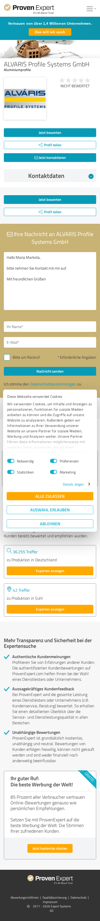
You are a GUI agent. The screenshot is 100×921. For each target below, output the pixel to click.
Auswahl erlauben (50, 510)
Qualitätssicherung (55, 897)
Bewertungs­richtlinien (25, 897)
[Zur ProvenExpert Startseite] (29, 10)
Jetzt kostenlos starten (50, 848)
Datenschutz (78, 897)
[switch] (53, 461)
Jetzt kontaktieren (52, 157)
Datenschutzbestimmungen (53, 384)
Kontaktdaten (46, 175)
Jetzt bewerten (50, 132)
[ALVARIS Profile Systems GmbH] (25, 98)
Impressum (50, 902)
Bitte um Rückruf (26, 357)
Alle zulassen (50, 496)
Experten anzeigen (50, 570)
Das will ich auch (50, 32)
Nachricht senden (50, 371)
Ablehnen (50, 524)
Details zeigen (73, 484)
